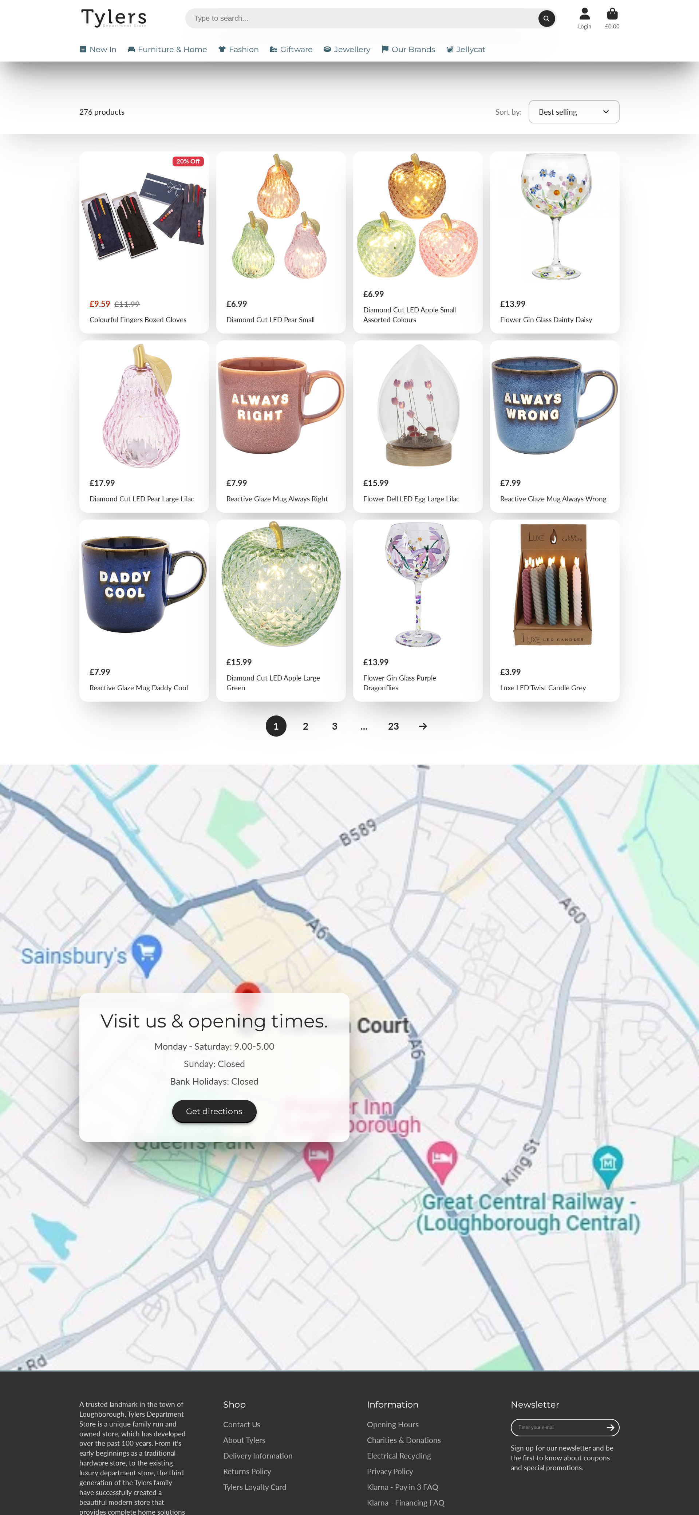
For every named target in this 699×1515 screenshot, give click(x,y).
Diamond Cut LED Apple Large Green (281, 611)
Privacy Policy (390, 1471)
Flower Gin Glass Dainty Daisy (555, 242)
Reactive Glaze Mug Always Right (281, 426)
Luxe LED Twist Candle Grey (555, 611)
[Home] (114, 18)
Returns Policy (247, 1471)
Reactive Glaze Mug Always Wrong (555, 426)
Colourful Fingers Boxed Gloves (144, 242)
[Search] (546, 18)
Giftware (296, 49)
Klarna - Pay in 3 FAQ (402, 1486)
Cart (612, 18)
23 (393, 726)
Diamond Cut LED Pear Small (281, 242)
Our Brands (413, 49)
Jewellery (352, 49)
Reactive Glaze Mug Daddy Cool (144, 611)
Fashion (244, 49)
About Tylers (244, 1439)
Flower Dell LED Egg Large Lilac (418, 426)
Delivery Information (258, 1455)
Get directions (214, 1111)
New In (103, 49)
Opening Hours (393, 1424)
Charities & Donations (404, 1439)
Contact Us (241, 1424)
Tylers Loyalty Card (255, 1486)
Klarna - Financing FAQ (406, 1502)
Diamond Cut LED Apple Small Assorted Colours (418, 242)
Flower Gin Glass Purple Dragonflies (418, 611)
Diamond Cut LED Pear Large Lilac (144, 426)
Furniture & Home (172, 49)
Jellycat (471, 49)
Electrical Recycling (399, 1455)
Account (584, 18)
